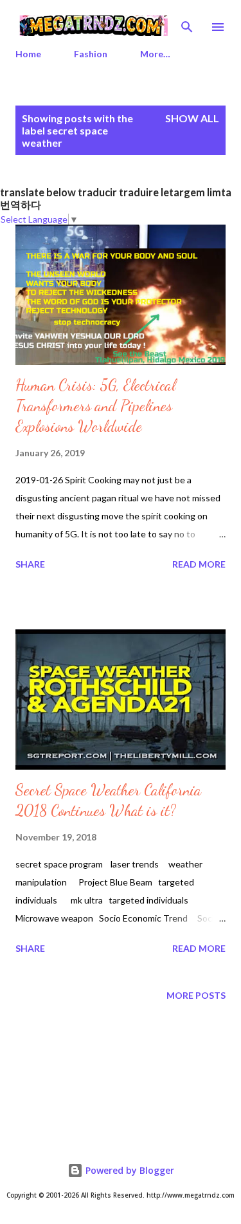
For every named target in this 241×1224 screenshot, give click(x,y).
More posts (196, 995)
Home (28, 53)
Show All (192, 118)
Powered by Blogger (128, 1170)
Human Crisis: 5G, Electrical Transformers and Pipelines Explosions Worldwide (95, 406)
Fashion (90, 53)
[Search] (187, 23)
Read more (199, 564)
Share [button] (30, 564)
